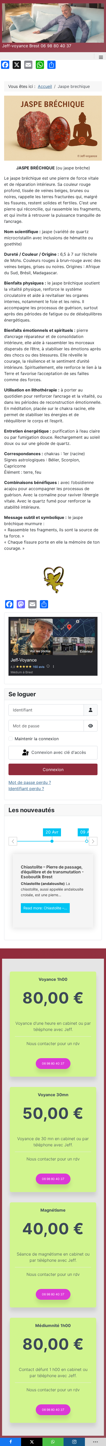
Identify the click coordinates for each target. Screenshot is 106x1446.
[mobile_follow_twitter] (31, 1442)
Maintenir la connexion (37, 738)
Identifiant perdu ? (26, 788)
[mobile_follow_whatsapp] (53, 1442)
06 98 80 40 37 (53, 1063)
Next (97, 840)
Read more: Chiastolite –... (45, 908)
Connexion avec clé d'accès (58, 752)
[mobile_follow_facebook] (10, 1442)
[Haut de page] (97, 1436)
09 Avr (86, 832)
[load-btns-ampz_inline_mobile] (95, 1442)
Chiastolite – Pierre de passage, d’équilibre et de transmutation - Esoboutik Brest (52, 872)
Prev (8, 842)
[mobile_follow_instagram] (74, 1442)
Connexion (53, 769)
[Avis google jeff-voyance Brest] (53, 645)
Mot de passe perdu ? (29, 782)
